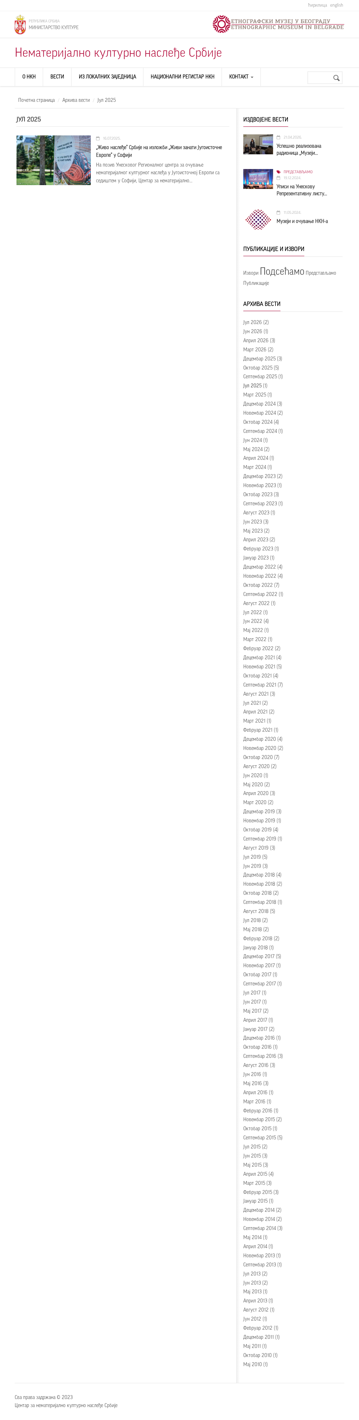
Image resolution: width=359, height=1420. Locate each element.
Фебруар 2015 (257, 1192)
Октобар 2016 (257, 1047)
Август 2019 (256, 848)
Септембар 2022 (260, 594)
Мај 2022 (253, 630)
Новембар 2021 (259, 667)
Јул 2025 (252, 386)
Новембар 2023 (259, 485)
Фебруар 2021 (257, 730)
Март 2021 (254, 721)
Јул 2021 (252, 703)
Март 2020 (254, 802)
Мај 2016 (252, 1083)
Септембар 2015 (259, 1138)
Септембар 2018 (259, 902)
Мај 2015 (252, 1165)
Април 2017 (255, 1020)
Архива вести (76, 100)
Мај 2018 (252, 929)
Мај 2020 (253, 784)
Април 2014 (255, 1246)
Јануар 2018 (255, 948)
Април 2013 (255, 1301)
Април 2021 (255, 712)
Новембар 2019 (259, 820)
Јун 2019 (252, 866)
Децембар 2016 (259, 1038)
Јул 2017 (251, 993)
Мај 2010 (252, 1364)
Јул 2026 (252, 322)
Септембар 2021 (259, 685)
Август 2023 (256, 513)
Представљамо (298, 172)
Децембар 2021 (259, 657)
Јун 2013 (252, 1283)
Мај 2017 (252, 1011)
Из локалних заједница (107, 77)
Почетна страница (36, 100)
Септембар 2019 (259, 839)
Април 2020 (256, 793)
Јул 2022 (252, 612)
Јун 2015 (252, 1156)
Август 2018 (256, 911)
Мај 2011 (252, 1346)
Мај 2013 (252, 1291)
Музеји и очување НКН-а (302, 221)
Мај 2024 (253, 449)
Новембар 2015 (259, 1119)
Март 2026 (254, 349)
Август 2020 (256, 766)
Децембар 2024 (259, 404)
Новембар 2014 (259, 1219)
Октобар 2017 (257, 974)
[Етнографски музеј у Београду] (278, 24)
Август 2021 (256, 694)
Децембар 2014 (259, 1210)
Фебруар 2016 (257, 1111)
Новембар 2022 (259, 576)
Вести (57, 77)
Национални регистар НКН (183, 77)
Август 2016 (256, 1065)
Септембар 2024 (260, 431)
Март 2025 (254, 395)
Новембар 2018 (259, 884)
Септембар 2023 (260, 503)
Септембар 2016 (259, 1056)
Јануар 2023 (256, 558)
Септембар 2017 (259, 984)
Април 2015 (255, 1174)
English (336, 5)
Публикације (256, 283)
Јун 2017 (252, 1002)
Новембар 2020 (259, 748)
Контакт (239, 77)
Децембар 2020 (259, 739)
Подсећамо (282, 271)
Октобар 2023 (257, 494)
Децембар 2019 (259, 811)
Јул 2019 (252, 857)
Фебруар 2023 (258, 549)
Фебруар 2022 (258, 648)
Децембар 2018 (259, 875)
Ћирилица (317, 5)
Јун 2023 (252, 522)
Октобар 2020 (258, 757)
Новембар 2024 (259, 413)
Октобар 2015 (257, 1128)
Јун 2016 (252, 1074)
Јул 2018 (252, 920)
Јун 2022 (252, 621)
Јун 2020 (252, 775)
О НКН (29, 77)
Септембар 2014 (259, 1228)
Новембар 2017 (259, 965)
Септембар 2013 (259, 1265)
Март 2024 (254, 467)
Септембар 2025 (260, 376)
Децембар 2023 (259, 476)
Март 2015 (254, 1183)
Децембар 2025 (259, 359)
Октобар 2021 (257, 676)
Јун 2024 (252, 440)
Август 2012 (256, 1310)
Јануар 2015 (255, 1201)
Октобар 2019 (257, 830)
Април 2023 (255, 539)
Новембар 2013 (259, 1255)
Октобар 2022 (258, 585)
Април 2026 (256, 340)
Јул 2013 (251, 1274)
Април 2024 (255, 458)
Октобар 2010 (257, 1355)
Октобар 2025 (257, 368)
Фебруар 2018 (257, 938)
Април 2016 (255, 1092)
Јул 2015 (251, 1147)
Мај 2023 (253, 531)
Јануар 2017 (255, 1029)
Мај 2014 (252, 1237)
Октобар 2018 (257, 893)
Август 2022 (256, 603)
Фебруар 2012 (257, 1328)
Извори (250, 273)
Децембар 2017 (259, 956)
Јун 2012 (252, 1319)
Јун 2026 (252, 331)
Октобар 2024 (257, 422)
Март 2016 (254, 1101)
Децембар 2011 (258, 1337)
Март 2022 (254, 639)
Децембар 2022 (259, 567)
